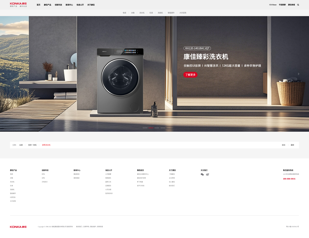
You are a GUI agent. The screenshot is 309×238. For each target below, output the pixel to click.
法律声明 (86, 227)
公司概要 (108, 174)
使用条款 (100, 227)
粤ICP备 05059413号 (292, 227)
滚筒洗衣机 (46, 145)
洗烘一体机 (32, 145)
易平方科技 (140, 186)
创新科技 (58, 5)
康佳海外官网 (141, 178)
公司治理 (108, 189)
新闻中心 (69, 5)
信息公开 (80, 5)
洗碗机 (160, 13)
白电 (43, 178)
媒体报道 (76, 178)
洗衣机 (141, 13)
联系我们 (172, 186)
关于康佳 (91, 5)
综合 (284, 145)
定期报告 (108, 186)
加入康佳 (172, 182)
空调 (151, 13)
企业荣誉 (172, 178)
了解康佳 (172, 174)
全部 (21, 145)
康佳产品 (47, 5)
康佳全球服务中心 (143, 174)
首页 (38, 5)
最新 (292, 145)
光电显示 (45, 182)
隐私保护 (93, 227)
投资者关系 (109, 193)
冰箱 (132, 13)
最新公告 (108, 182)
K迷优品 (12, 197)
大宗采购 (182, 13)
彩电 (43, 174)
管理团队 (108, 178)
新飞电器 (140, 182)
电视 (124, 13)
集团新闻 (76, 174)
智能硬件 (171, 13)
